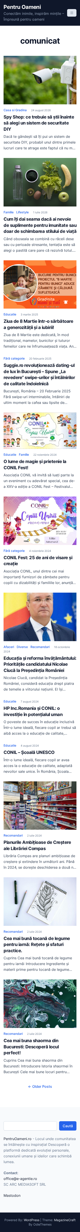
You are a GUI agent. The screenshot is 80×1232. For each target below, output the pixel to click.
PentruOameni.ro (18, 1139)
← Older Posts (40, 1086)
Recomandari (40, 647)
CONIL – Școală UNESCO (29, 752)
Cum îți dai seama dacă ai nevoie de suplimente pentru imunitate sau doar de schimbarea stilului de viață (40, 225)
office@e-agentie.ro (20, 1178)
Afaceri (9, 647)
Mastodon (12, 1195)
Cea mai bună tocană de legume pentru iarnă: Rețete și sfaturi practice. (37, 944)
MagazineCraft (65, 1220)
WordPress (31, 1220)
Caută (68, 1126)
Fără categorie (14, 358)
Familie (9, 212)
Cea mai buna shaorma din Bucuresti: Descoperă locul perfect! (31, 1046)
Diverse (22, 647)
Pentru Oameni (22, 7)
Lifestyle (22, 212)
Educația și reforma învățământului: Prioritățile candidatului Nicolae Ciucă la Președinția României (40, 664)
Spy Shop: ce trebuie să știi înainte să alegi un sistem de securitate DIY (39, 123)
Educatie (10, 314)
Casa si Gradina (15, 110)
